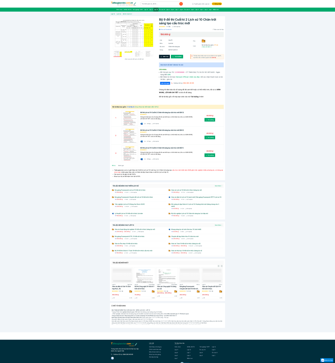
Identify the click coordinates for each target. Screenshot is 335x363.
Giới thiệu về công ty (155, 347)
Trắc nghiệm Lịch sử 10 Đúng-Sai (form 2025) (130, 204)
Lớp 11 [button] (151, 9)
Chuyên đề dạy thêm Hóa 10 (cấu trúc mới (185, 236)
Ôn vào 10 (202, 349)
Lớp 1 (176, 358)
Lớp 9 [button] (168, 9)
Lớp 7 (188, 352)
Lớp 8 (176, 352)
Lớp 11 (176, 349)
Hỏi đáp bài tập (153, 357)
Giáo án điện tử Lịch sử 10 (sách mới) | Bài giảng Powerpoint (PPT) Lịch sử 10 (196, 197)
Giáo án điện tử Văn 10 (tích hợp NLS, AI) (121, 288)
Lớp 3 (201, 355)
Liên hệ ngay (165, 83)
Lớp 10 (113, 14)
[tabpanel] (167, 173)
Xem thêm (218, 186)
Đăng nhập (218, 4)
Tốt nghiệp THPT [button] (138, 9)
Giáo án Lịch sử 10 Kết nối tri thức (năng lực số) (186, 190)
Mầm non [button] (216, 9)
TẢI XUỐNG (178, 56)
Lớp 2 (213, 355)
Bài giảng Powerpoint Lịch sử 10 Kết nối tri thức (130, 190)
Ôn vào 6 (214, 352)
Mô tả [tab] (113, 165)
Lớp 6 (201, 352)
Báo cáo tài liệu (219, 29)
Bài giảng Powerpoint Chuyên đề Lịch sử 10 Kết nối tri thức (134, 197)
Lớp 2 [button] (206, 9)
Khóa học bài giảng (155, 354)
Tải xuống (210, 120)
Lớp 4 (188, 355)
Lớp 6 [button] (181, 9)
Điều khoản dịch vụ (155, 352)
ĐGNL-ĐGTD (191, 347)
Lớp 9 (213, 349)
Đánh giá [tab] (121, 165)
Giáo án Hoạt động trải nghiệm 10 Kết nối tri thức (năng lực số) (135, 229)
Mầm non (190, 358)
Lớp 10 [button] (156, 9)
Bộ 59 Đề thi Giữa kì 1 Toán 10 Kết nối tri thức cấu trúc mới (133, 250)
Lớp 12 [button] (146, 9)
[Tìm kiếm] (181, 4)
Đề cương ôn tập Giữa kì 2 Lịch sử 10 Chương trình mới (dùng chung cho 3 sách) (195, 205)
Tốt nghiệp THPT (204, 347)
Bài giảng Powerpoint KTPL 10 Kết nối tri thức (129, 236)
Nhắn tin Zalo (328, 360)
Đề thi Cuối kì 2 (127, 14)
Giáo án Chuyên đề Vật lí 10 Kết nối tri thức (211, 288)
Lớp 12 (214, 347)
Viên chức (178, 347)
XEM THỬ (165, 56)
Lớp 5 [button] (192, 9)
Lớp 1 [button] (210, 9)
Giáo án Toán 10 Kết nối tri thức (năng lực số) (185, 243)
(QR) (169, 74)
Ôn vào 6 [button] (187, 9)
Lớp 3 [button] (201, 9)
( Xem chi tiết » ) (207, 47)
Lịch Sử (119, 14)
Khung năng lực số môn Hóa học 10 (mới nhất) (186, 229)
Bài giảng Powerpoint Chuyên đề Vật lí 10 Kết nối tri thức (189, 288)
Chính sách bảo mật (155, 349)
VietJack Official (188, 77)
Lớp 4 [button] (197, 9)
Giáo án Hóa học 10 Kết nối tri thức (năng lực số (186, 250)
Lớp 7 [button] (177, 9)
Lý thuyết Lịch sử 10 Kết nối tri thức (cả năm (129, 213)
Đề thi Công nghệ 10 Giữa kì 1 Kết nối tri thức (144, 288)
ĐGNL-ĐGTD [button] (127, 9)
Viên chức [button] (119, 9)
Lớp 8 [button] (172, 9)
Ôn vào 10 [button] (162, 9)
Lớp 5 (176, 355)
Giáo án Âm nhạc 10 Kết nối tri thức (126, 243)
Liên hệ (214, 57)
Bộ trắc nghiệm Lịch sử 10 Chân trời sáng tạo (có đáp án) (189, 213)
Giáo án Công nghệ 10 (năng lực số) (166, 288)
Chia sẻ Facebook (166, 29)
